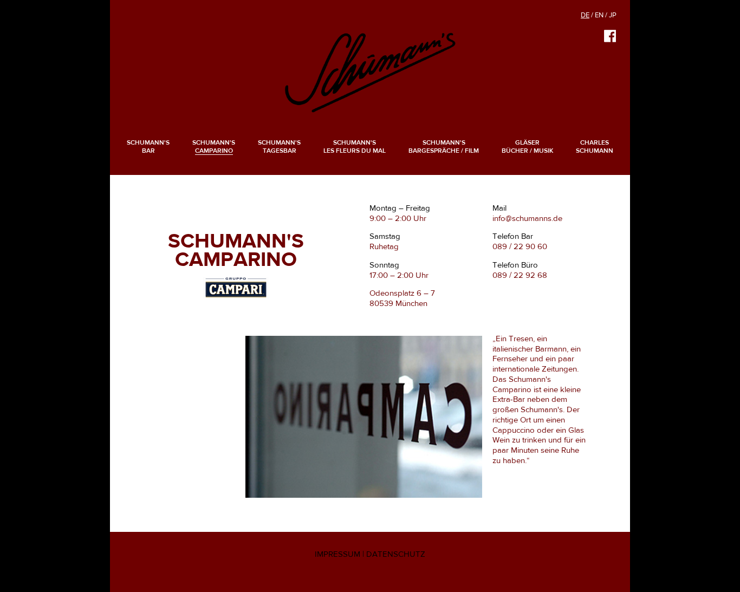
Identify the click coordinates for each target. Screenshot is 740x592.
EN (599, 15)
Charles (594, 146)
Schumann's (148, 146)
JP (612, 15)
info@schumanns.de (527, 218)
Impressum (337, 554)
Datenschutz (395, 554)
